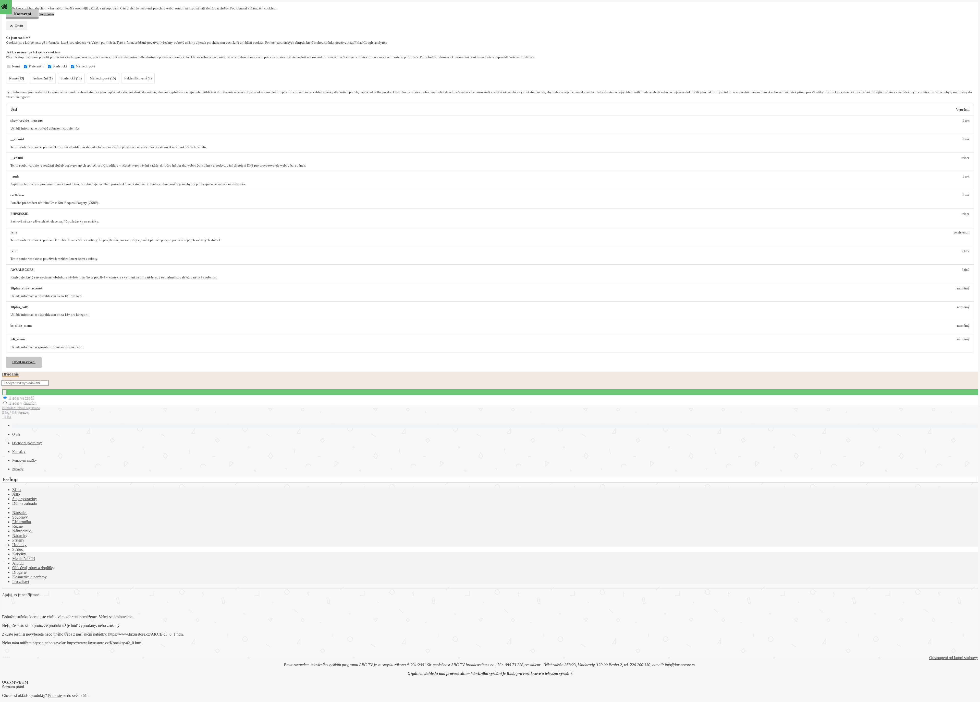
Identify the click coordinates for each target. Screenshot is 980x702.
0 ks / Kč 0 (15, 412)
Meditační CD (23, 558)
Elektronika (21, 522)
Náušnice (19, 512)
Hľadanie (10, 374)
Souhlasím (46, 14)
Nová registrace (28, 408)
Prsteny (18, 540)
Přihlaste (55, 695)
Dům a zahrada (24, 503)
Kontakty (19, 452)
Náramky (19, 535)
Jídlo (16, 494)
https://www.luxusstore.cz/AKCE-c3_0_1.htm (145, 634)
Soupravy (20, 517)
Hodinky (19, 545)
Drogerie (19, 572)
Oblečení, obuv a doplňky (33, 568)
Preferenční (36, 66)
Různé (17, 526)
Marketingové (85, 66)
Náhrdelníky (22, 531)
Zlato (16, 489)
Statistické (60, 66)
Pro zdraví (20, 581)
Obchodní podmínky (27, 443)
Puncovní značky (24, 460)
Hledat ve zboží (21, 398)
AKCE (18, 563)
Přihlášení (9, 408)
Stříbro (17, 549)
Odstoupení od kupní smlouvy (953, 658)
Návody (17, 469)
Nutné (16, 66)
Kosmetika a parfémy (29, 577)
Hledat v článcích (22, 403)
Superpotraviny (24, 499)
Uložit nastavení (23, 362)
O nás (16, 434)
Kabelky (19, 554)
